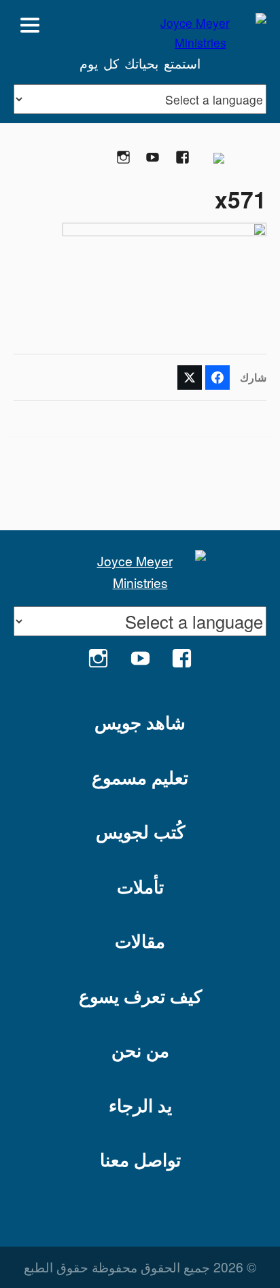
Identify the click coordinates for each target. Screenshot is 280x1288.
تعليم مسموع (140, 777)
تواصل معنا (140, 1159)
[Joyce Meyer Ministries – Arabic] (200, 25)
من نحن (140, 1050)
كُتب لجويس (140, 831)
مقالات (140, 940)
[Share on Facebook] (217, 377)
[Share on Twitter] (189, 377)
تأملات (140, 886)
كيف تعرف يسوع (140, 995)
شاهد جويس (140, 722)
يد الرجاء (140, 1105)
